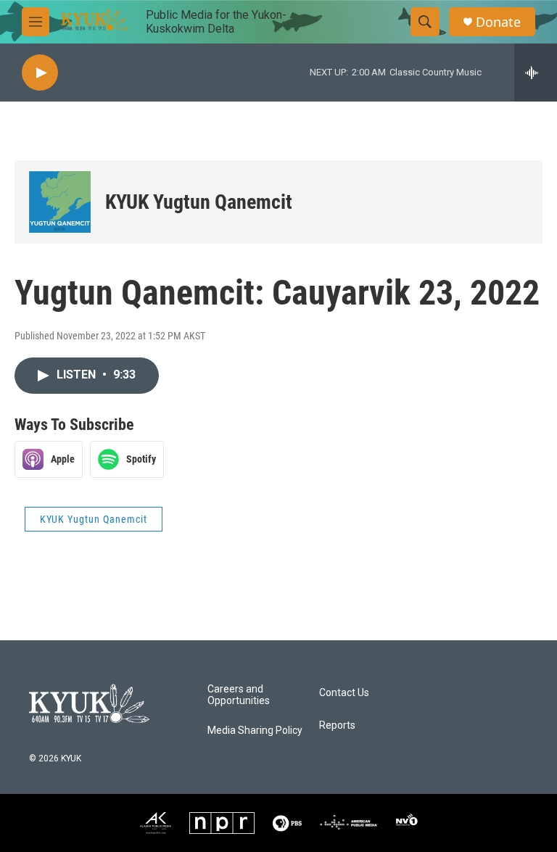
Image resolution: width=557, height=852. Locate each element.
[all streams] (535, 73)
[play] (39, 73)
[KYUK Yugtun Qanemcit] (60, 202)
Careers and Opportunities (238, 695)
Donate (498, 22)
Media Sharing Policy (254, 730)
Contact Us (344, 692)
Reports (337, 725)
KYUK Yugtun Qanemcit (198, 202)
